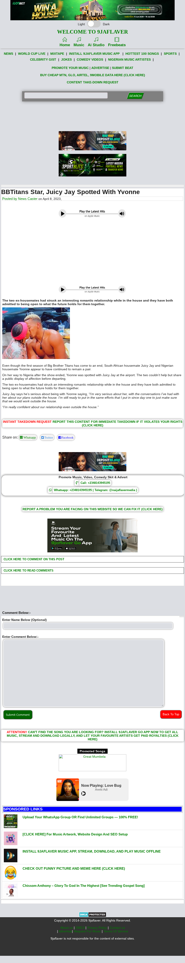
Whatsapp (29, 437)
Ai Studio (96, 45)
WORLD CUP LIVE (31, 53)
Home (65, 45)
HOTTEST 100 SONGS (142, 53)
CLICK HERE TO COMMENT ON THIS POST (33, 559)
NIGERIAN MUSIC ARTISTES (129, 59)
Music (79, 45)
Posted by (10, 199)
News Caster (27, 199)
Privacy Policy (97, 927)
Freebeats (117, 45)
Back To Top (171, 714)
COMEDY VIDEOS (90, 59)
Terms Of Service (116, 931)
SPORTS (170, 53)
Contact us (117, 927)
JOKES (66, 59)
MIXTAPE (57, 53)
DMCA (81, 927)
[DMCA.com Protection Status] (92, 916)
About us (67, 927)
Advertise (65, 931)
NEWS (8, 53)
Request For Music (88, 931)
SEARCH (135, 96)
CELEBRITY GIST (43, 59)
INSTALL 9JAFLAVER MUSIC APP (94, 53)
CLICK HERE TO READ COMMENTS (28, 570)
